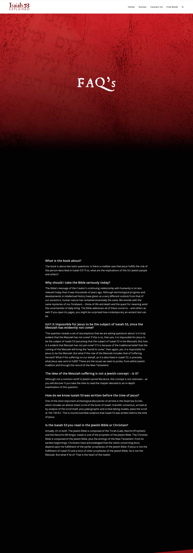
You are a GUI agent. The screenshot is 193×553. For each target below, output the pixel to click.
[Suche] (182, 6)
